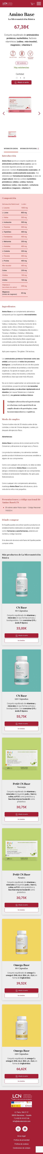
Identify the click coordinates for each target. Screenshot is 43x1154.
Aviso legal (21, 1136)
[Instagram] (18, 1128)
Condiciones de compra (21, 1148)
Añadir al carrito (23, 82)
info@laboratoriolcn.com (21, 1121)
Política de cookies (22, 1144)
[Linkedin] (25, 1128)
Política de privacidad (21, 1140)
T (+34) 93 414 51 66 (21, 1118)
